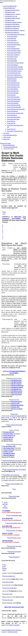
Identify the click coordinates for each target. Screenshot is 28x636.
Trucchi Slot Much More (13, 85)
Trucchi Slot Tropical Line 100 (15, 131)
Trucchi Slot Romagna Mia (14, 107)
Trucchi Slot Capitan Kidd (13, 53)
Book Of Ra (6, 139)
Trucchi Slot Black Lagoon (14, 50)
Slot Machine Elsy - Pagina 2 (12, 14)
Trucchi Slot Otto (11, 95)
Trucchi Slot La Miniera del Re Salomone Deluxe (15, 78)
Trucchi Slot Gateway (12, 65)
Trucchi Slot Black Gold (13, 48)
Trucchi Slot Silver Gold (13, 119)
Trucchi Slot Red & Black (13, 105)
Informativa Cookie (12, 632)
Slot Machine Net (9, 20)
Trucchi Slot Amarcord (13, 42)
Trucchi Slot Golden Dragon (14, 71)
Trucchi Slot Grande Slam (13, 73)
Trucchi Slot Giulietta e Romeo (15, 69)
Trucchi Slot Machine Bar (10, 6)
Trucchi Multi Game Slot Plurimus (15, 34)
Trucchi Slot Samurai (12, 111)
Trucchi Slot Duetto (12, 61)
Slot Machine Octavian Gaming (13, 22)
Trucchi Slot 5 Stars (12, 36)
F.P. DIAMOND (6, 511)
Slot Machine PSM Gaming (12, 24)
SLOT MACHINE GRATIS (10, 135)
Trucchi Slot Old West (12, 93)
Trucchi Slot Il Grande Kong (14, 75)
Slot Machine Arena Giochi (12, 10)
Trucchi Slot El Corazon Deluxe (15, 63)
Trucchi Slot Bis (11, 46)
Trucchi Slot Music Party (13, 87)
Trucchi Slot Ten (11, 123)
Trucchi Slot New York (13, 91)
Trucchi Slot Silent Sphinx (14, 117)
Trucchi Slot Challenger (13, 55)
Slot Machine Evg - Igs (11, 16)
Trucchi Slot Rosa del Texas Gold (15, 109)
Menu (1, 2)
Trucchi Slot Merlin (12, 81)
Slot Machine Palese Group (12, 26)
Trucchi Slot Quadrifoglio (13, 101)
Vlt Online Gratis (8, 434)
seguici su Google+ (14, 625)
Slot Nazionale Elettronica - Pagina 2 (15, 30)
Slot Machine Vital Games (12, 28)
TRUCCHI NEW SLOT (9, 8)
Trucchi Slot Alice (11, 38)
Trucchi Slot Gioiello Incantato (15, 67)
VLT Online (6, 133)
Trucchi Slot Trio (11, 129)
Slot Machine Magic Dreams (12, 18)
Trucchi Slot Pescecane (13, 97)
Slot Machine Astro (10, 12)
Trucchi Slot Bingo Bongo (13, 44)
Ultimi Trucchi (7, 137)
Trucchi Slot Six (11, 121)
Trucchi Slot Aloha (12, 40)
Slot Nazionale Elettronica (12, 32)
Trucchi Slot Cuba (11, 59)
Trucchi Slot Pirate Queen (13, 99)
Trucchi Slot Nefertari (12, 89)
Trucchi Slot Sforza (12, 115)
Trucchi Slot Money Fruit (13, 83)
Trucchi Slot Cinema (12, 57)
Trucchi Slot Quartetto (12, 103)
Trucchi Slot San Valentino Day (15, 113)
